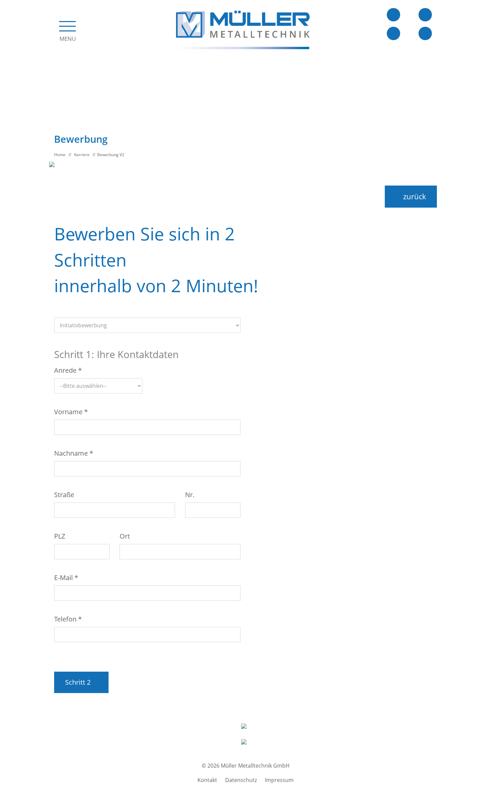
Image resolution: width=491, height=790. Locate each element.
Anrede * (68, 370)
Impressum (279, 780)
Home (59, 154)
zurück (413, 196)
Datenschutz (241, 780)
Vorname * (71, 411)
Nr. (189, 494)
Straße (64, 494)
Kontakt (207, 780)
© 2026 (246, 765)
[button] (67, 29)
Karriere (82, 154)
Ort (125, 536)
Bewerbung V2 (110, 154)
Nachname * (73, 453)
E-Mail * (66, 577)
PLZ (59, 536)
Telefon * (68, 619)
